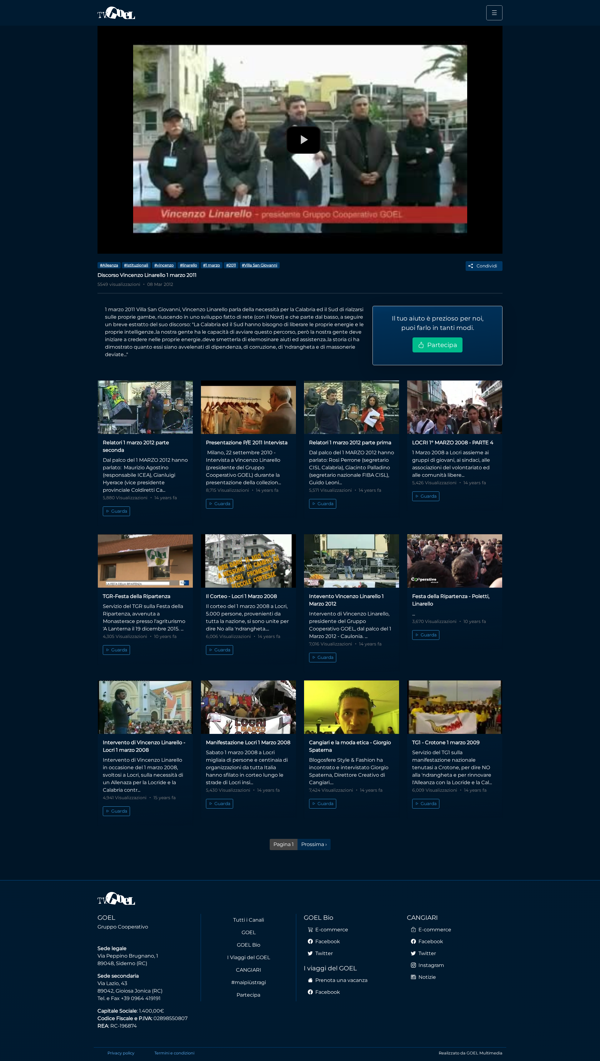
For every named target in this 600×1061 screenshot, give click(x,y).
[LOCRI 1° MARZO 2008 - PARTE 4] (454, 407)
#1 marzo (211, 265)
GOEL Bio (248, 945)
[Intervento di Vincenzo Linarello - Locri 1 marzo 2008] (145, 707)
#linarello (188, 265)
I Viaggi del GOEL (248, 957)
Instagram (430, 965)
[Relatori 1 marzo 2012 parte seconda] (145, 407)
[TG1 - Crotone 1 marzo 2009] (454, 707)
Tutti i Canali (248, 920)
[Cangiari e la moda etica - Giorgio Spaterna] (351, 707)
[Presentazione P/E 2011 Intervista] (248, 407)
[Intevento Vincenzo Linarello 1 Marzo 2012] (351, 561)
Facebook (327, 941)
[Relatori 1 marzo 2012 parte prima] (351, 407)
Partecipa (441, 345)
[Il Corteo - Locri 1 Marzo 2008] (248, 561)
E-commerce (331, 930)
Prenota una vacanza (341, 980)
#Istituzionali (136, 265)
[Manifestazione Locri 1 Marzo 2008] (248, 707)
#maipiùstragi (248, 982)
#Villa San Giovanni (259, 265)
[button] (484, 266)
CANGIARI (248, 970)
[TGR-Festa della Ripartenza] (145, 561)
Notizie (426, 977)
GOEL (249, 932)
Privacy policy (121, 1053)
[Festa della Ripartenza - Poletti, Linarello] (454, 561)
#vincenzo (164, 265)
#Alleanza (109, 265)
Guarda (118, 511)
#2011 (231, 265)
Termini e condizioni (174, 1053)
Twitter (323, 953)
